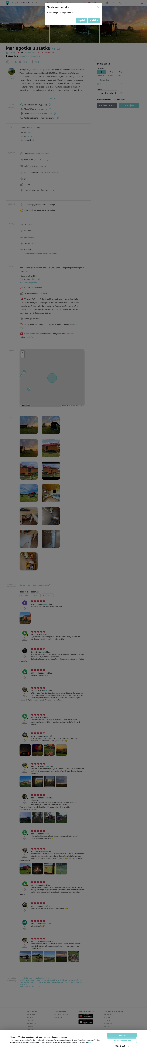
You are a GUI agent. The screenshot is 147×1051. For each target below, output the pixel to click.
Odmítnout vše (122, 1046)
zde (89, 1042)
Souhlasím (122, 1035)
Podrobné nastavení (122, 1041)
